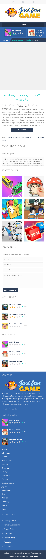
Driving (4, 471)
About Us (7, 542)
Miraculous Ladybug (25, 137)
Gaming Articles (8, 483)
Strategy (5, 509)
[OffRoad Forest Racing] (5, 307)
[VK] (12, 409)
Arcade (4, 457)
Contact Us (8, 546)
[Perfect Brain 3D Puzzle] (5, 326)
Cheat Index (33, 556)
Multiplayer (6, 490)
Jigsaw (4, 486)
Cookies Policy (9, 537)
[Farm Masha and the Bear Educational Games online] (5, 316)
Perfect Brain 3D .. (16, 324)
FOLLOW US (33, 2)
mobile (4, 140)
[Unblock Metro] (5, 344)
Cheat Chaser (20, 556)
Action (4, 449)
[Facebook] (3, 409)
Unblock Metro (17, 30)
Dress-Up (5, 468)
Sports (4, 505)
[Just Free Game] (23, 12)
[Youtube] (6, 409)
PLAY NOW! (22, 130)
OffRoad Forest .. (15, 305)
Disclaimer (8, 533)
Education (6, 475)
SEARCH (23, 2)
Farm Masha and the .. (17, 314)
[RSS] (16, 409)
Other (4, 494)
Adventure (6, 453)
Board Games (7, 460)
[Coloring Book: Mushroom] (5, 354)
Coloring (9, 137)
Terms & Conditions (12, 525)
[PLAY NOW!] (8, 32)
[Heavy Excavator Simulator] (5, 363)
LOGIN (12, 2)
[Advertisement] (23, 66)
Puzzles (5, 498)
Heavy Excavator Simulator (22, 40)
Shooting (5, 501)
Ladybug (15, 137)
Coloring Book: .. (15, 352)
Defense (5, 464)
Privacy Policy (9, 529)
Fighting (5, 479)
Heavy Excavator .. (16, 361)
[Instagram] (9, 409)
